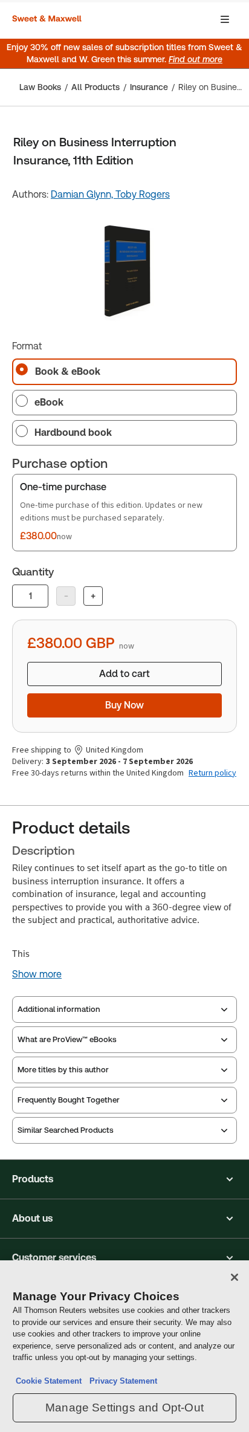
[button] (124, 1179)
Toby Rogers (142, 194)
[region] (124, 1346)
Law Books (40, 87)
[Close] (234, 1277)
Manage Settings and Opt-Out (124, 1407)
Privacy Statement (121, 1380)
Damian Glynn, (83, 194)
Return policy (212, 773)
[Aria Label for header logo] (48, 19)
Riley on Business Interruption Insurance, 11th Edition (210, 87)
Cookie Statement (49, 1380)
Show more (37, 974)
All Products (95, 87)
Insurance (149, 87)
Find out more (195, 59)
